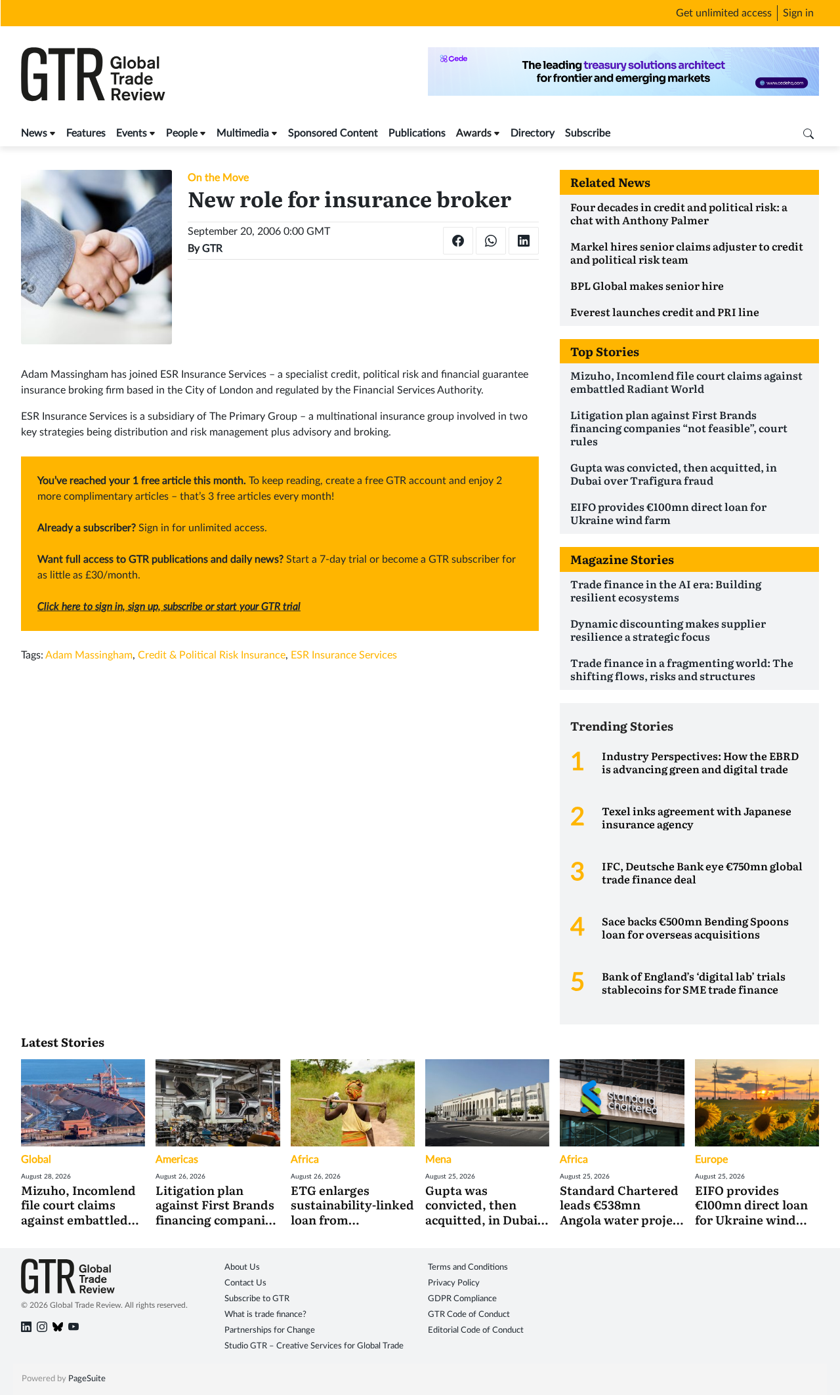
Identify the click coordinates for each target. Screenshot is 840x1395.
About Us (242, 1267)
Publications (417, 133)
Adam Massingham (89, 655)
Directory (533, 133)
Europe (711, 1159)
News (34, 133)
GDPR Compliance (462, 1299)
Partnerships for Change (269, 1330)
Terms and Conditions (468, 1267)
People (182, 133)
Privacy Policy (454, 1283)
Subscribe (587, 133)
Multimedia (243, 133)
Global (36, 1159)
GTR (212, 248)
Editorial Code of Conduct (476, 1330)
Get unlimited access (724, 13)
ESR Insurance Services (344, 655)
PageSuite (87, 1379)
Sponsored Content (333, 133)
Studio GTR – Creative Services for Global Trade (314, 1346)
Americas (177, 1159)
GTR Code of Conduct (469, 1314)
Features (86, 133)
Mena (438, 1159)
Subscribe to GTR (256, 1299)
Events (131, 133)
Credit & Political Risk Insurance (211, 655)
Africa (305, 1159)
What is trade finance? (265, 1314)
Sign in (798, 13)
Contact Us (245, 1283)
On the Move (218, 177)
